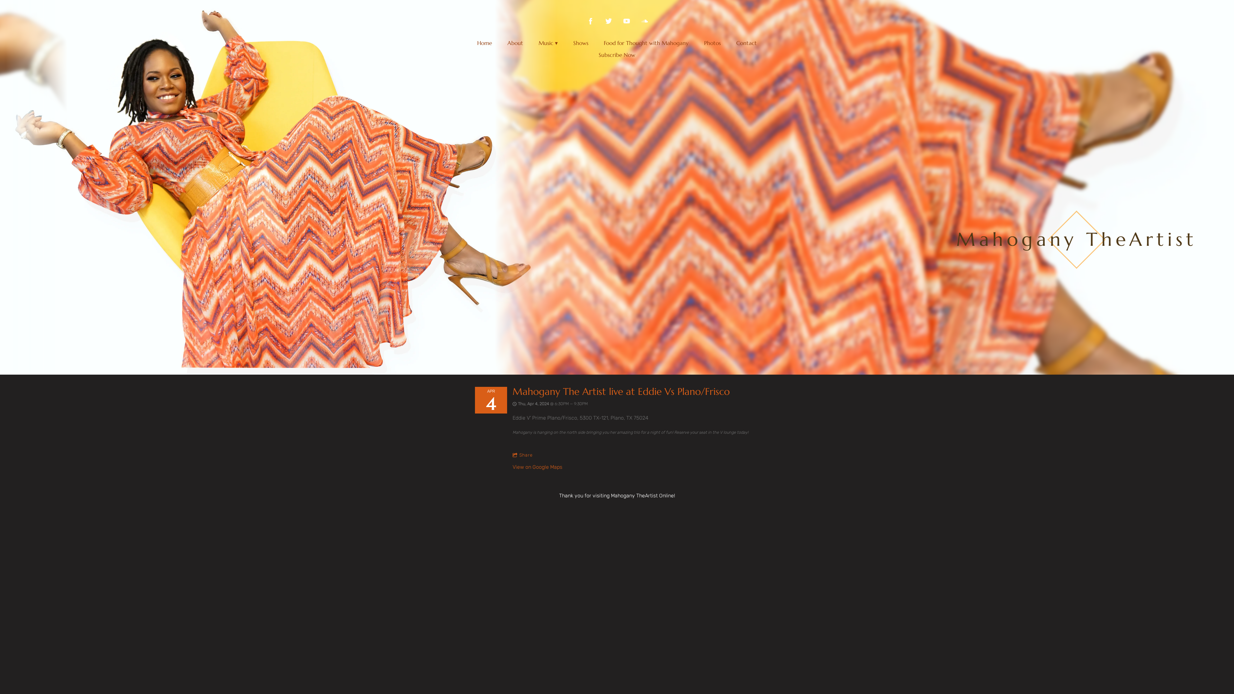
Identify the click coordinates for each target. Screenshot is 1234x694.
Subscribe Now (617, 54)
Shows (580, 43)
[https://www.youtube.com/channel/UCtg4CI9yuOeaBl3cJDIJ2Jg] (626, 21)
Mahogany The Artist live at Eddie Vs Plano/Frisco (621, 391)
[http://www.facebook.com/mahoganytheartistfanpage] (590, 21)
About (515, 43)
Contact (746, 43)
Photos (712, 43)
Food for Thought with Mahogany (646, 43)
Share (526, 455)
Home (484, 43)
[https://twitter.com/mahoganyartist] (608, 21)
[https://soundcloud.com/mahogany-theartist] (644, 21)
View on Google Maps (537, 467)
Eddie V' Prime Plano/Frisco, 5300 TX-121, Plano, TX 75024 (580, 418)
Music (546, 43)
